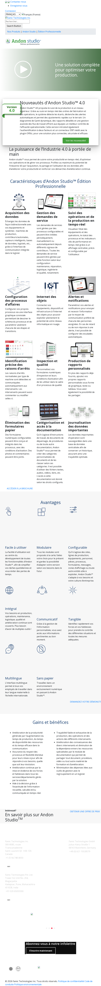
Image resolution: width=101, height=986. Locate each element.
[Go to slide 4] (54, 928)
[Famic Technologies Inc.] (18, 17)
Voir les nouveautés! (76, 140)
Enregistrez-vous (18, 5)
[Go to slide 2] (49, 928)
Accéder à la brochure (20, 488)
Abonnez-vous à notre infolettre (50, 944)
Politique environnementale (28, 984)
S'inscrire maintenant (40, 950)
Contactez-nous (18, 1)
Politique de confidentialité (71, 981)
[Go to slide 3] (51, 928)
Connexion (10, 11)
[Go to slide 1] (46, 928)
